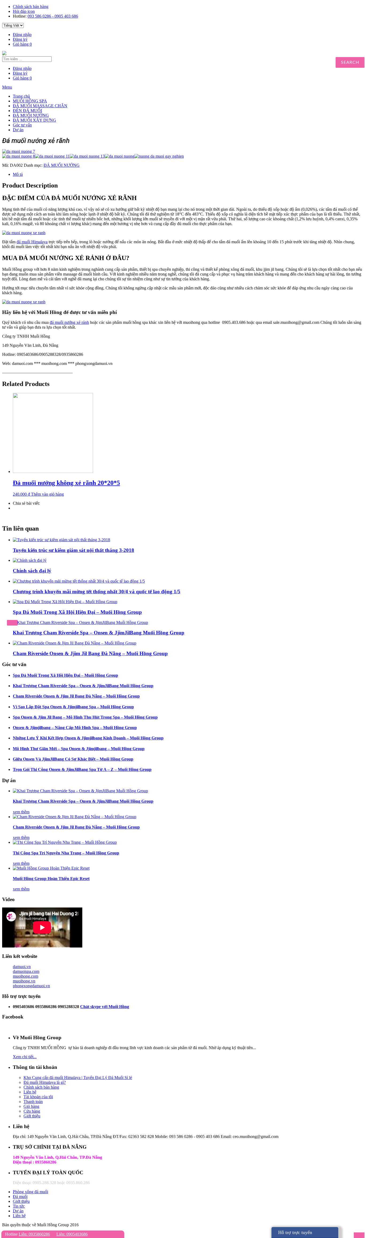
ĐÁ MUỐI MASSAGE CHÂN (40, 106)
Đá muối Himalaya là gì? (45, 1082)
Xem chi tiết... (25, 1056)
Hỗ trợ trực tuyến (295, 1232)
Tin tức (19, 1206)
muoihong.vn (24, 981)
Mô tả (18, 174)
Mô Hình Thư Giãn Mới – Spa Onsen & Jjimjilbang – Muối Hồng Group (79, 748)
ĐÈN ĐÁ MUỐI (27, 110)
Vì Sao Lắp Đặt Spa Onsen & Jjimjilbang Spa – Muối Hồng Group (73, 706)
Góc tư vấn (22, 125)
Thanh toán (33, 1101)
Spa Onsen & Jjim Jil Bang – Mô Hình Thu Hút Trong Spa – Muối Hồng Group (85, 717)
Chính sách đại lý (32, 571)
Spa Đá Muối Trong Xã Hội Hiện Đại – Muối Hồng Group (77, 612)
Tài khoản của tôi (38, 1096)
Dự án (18, 130)
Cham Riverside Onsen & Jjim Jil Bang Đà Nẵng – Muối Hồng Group (90, 653)
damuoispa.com (26, 971)
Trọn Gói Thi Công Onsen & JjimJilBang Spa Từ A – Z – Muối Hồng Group (82, 769)
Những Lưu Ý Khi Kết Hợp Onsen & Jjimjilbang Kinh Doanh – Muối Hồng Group (88, 738)
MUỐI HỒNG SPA (30, 101)
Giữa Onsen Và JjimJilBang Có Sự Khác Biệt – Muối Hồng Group (73, 759)
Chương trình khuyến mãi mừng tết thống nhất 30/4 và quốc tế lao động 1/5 (96, 591)
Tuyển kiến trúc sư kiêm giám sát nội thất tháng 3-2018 (73, 550)
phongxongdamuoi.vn (31, 986)
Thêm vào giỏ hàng (47, 494)
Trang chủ (21, 96)
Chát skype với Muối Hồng (104, 1006)
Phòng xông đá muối (30, 1191)
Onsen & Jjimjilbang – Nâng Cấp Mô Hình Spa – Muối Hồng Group (75, 727)
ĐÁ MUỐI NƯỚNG (31, 115)
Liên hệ (30, 1092)
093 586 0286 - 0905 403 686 (53, 16)
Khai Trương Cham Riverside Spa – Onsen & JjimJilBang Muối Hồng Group (98, 632)
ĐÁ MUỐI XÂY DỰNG (34, 120)
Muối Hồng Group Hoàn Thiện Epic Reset (51, 878)
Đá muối (20, 1196)
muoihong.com (25, 976)
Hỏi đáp (24, 11)
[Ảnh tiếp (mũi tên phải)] (359, 1235)
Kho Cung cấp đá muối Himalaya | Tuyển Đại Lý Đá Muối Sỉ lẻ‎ (78, 1077)
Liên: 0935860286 (34, 1234)
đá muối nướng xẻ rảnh (69, 322)
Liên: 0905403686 (72, 1234)
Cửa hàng (32, 1111)
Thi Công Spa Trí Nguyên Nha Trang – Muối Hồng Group (66, 853)
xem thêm (21, 812)
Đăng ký (20, 39)
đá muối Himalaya (32, 242)
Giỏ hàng (22, 44)
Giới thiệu (32, 1116)
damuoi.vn (22, 966)
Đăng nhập (22, 34)
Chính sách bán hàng (30, 6)
